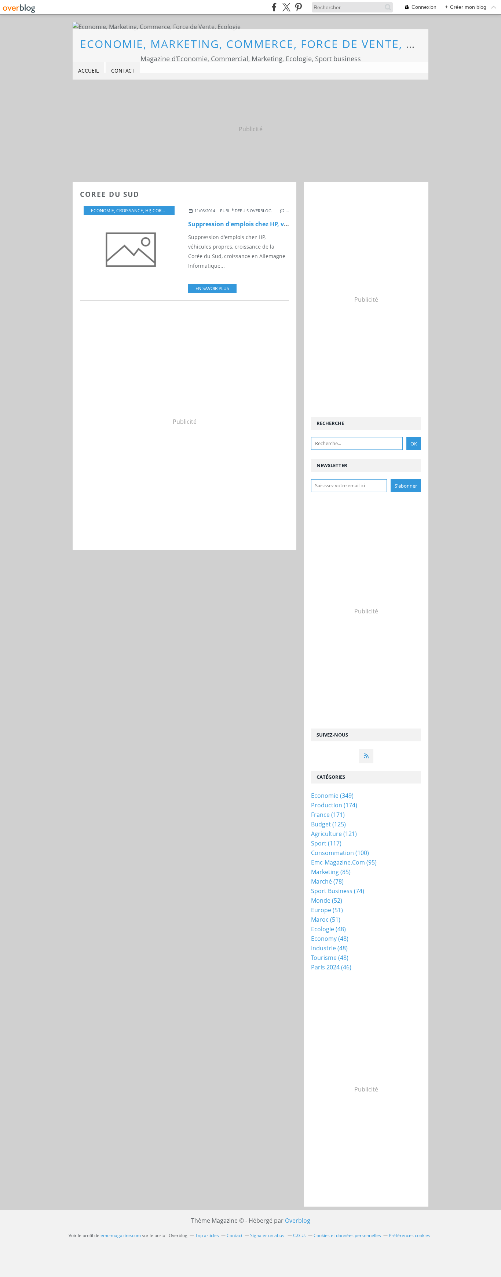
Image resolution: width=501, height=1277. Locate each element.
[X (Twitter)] (286, 7)
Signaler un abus (267, 1235)
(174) (334, 805)
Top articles (207, 1235)
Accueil (88, 70)
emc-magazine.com (120, 1235)
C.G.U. (299, 1235)
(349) (332, 796)
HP (148, 211)
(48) (328, 929)
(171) (328, 815)
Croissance (129, 211)
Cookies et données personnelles (347, 1235)
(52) (326, 900)
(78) (327, 881)
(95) (344, 862)
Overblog (297, 1221)
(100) (340, 853)
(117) (326, 843)
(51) (327, 910)
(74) (337, 891)
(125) (328, 824)
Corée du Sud (168, 211)
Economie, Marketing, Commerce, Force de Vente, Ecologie (272, 43)
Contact (123, 70)
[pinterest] (298, 7)
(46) (331, 967)
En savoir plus (212, 288)
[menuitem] (88, 71)
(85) (331, 872)
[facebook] (274, 7)
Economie (102, 211)
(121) (334, 834)
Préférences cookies (409, 1235)
